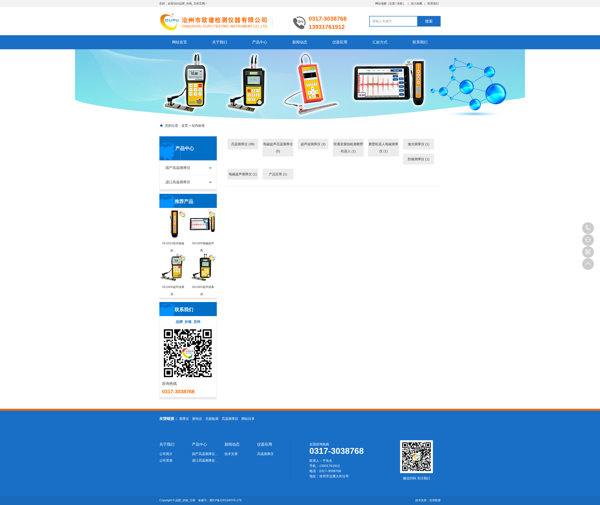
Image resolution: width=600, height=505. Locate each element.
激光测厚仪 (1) (418, 144)
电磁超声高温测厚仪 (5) (278, 147)
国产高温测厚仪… (205, 453)
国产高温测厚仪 (177, 168)
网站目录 (248, 419)
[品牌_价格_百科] (222, 21)
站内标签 (198, 125)
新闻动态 (299, 42)
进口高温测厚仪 (177, 182)
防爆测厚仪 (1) (418, 159)
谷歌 (400, 3)
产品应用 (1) (278, 174)
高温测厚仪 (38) (243, 144)
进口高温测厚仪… (205, 460)
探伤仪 (197, 419)
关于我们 (219, 42)
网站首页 (179, 42)
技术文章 (231, 453)
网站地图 (380, 3)
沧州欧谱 (435, 500)
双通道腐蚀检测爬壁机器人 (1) (348, 147)
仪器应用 (339, 42)
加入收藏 (416, 3)
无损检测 (211, 419)
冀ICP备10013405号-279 (226, 500)
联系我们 (433, 3)
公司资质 (165, 460)
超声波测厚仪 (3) (313, 144)
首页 (184, 125)
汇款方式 (379, 42)
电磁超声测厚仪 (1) (243, 174)
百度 (392, 3)
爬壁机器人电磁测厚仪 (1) (383, 147)
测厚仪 (184, 419)
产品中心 (259, 42)
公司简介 (165, 453)
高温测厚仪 (230, 419)
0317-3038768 (588, 228)
